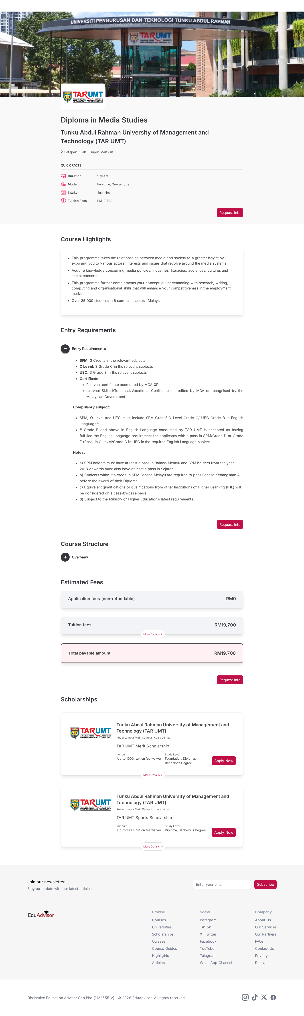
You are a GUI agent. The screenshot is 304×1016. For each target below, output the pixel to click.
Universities (162, 927)
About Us (263, 920)
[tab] (152, 348)
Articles (158, 962)
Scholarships (163, 934)
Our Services (266, 927)
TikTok (205, 927)
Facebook (208, 941)
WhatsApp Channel (216, 962)
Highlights (160, 955)
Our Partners (265, 934)
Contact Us (264, 948)
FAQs (259, 941)
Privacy (261, 955)
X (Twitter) (209, 934)
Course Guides (164, 948)
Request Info (230, 212)
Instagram (208, 920)
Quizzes (159, 941)
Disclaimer (264, 962)
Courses (159, 920)
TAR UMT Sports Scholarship (144, 817)
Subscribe (265, 884)
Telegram (208, 955)
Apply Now (223, 761)
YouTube (207, 948)
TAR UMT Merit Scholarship (142, 746)
